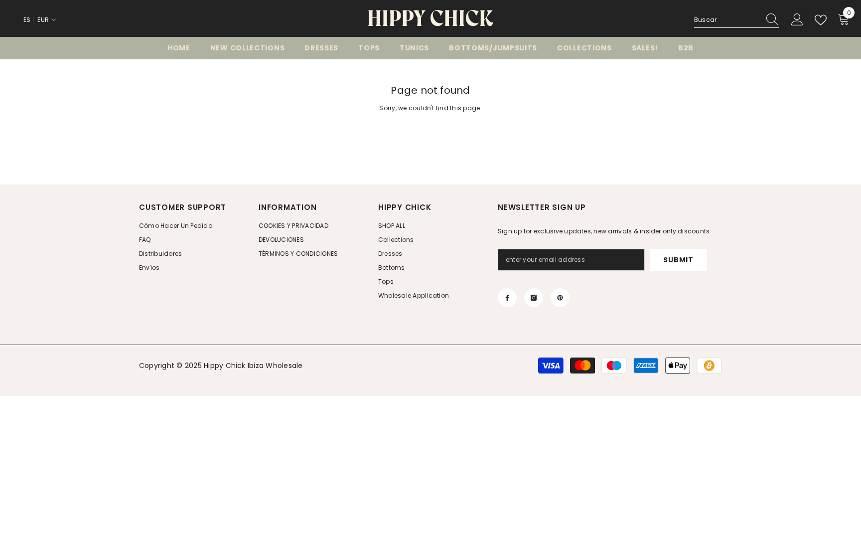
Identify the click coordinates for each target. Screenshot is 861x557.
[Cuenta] (797, 20)
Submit (678, 260)
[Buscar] (736, 20)
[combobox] (727, 19)
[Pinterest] (560, 297)
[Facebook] (507, 297)
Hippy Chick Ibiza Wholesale (253, 366)
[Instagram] (533, 297)
